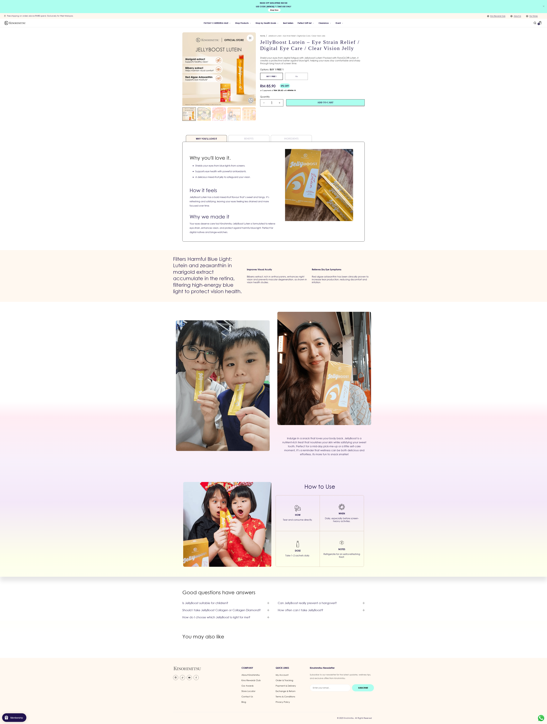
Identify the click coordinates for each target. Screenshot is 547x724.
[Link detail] (175, 677)
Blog (243, 701)
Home (262, 36)
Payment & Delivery (286, 685)
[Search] (535, 23)
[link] (267, 23)
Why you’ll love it (206, 138)
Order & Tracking (284, 680)
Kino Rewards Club (497, 16)
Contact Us (247, 696)
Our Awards (247, 685)
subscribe (363, 687)
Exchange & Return (285, 691)
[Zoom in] (250, 38)
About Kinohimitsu (250, 674)
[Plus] (279, 103)
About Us (517, 16)
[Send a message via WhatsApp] (541, 718)
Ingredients (291, 138)
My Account (282, 674)
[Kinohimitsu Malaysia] (15, 23)
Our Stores (533, 16)
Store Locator (248, 691)
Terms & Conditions (285, 696)
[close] (543, 6)
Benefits (249, 138)
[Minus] (263, 103)
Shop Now (274, 10)
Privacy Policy (283, 701)
